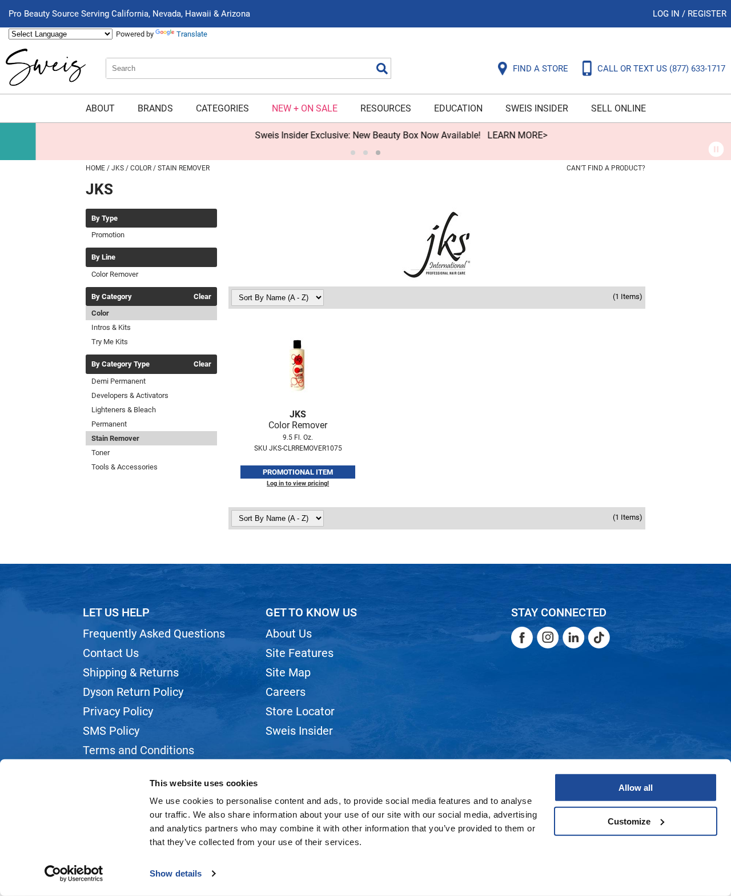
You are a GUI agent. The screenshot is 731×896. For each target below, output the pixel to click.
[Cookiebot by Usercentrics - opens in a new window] (74, 873)
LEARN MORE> (482, 135)
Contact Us (111, 653)
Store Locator (300, 711)
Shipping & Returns (131, 672)
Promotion (107, 234)
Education (458, 108)
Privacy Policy (118, 711)
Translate (191, 34)
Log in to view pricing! (298, 483)
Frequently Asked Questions (154, 633)
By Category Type (120, 364)
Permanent (109, 424)
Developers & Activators (129, 395)
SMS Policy (111, 731)
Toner (100, 452)
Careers (286, 692)
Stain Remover (115, 438)
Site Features (300, 653)
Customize (629, 821)
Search (382, 68)
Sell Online (618, 108)
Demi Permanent (118, 381)
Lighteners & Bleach (123, 409)
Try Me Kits (109, 341)
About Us (289, 633)
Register (707, 14)
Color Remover (114, 274)
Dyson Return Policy (133, 692)
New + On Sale (305, 108)
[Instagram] (548, 637)
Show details (176, 873)
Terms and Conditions (138, 750)
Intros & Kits (111, 327)
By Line (103, 257)
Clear (202, 297)
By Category (111, 297)
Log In (667, 14)
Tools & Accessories (124, 467)
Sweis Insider (536, 108)
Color (100, 313)
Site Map (288, 672)
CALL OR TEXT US (661, 68)
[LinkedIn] (573, 637)
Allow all (635, 788)
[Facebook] (522, 637)
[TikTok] (599, 637)
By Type (104, 218)
